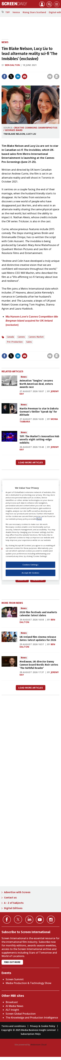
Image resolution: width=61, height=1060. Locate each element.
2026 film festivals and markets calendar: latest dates (38, 614)
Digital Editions (13, 908)
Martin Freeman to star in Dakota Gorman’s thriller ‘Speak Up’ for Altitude (39, 411)
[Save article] (56, 76)
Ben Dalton (12, 65)
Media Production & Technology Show (28, 983)
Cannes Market (36, 337)
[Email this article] (24, 76)
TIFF (7, 12)
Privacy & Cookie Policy (42, 1026)
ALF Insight (12, 1009)
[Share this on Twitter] (11, 76)
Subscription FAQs (31, 1033)
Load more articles (30, 462)
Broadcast (12, 1002)
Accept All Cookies (30, 573)
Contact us (10, 897)
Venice (16, 12)
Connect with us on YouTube (40, 920)
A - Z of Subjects (14, 902)
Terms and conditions (13, 1026)
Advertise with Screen (17, 892)
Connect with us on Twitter (18, 919)
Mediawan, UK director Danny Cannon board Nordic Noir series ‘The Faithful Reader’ (39, 664)
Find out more (12, 962)
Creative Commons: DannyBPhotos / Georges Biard (30, 129)
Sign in (15, 69)
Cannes (21, 337)
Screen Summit (15, 979)
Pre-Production (15, 342)
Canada (10, 337)
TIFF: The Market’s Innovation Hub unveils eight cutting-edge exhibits (39, 439)
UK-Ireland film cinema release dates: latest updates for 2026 (38, 638)
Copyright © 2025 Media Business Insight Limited (28, 1029)
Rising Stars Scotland (34, 12)
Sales (29, 342)
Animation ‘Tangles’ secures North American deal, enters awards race (36, 384)
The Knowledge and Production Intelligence (32, 1017)
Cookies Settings (30, 564)
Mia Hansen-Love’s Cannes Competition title (32, 316)
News (5, 42)
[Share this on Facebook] (4, 76)
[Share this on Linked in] (18, 76)
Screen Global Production (21, 1013)
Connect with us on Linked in (29, 920)
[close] (59, 69)
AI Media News (14, 1006)
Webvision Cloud (38, 1044)
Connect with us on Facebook (7, 920)
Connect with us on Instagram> (51, 920)
